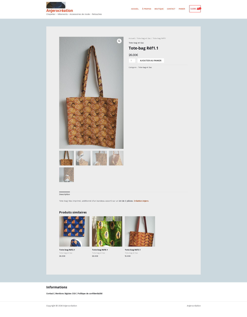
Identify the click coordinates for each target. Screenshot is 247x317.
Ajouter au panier (150, 60)
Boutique (159, 9)
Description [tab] (64, 194)
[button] (119, 41)
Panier (182, 9)
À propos (146, 9)
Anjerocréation (59, 10)
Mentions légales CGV (65, 293)
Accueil (135, 9)
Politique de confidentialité (90, 293)
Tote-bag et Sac (144, 38)
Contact (171, 9)
